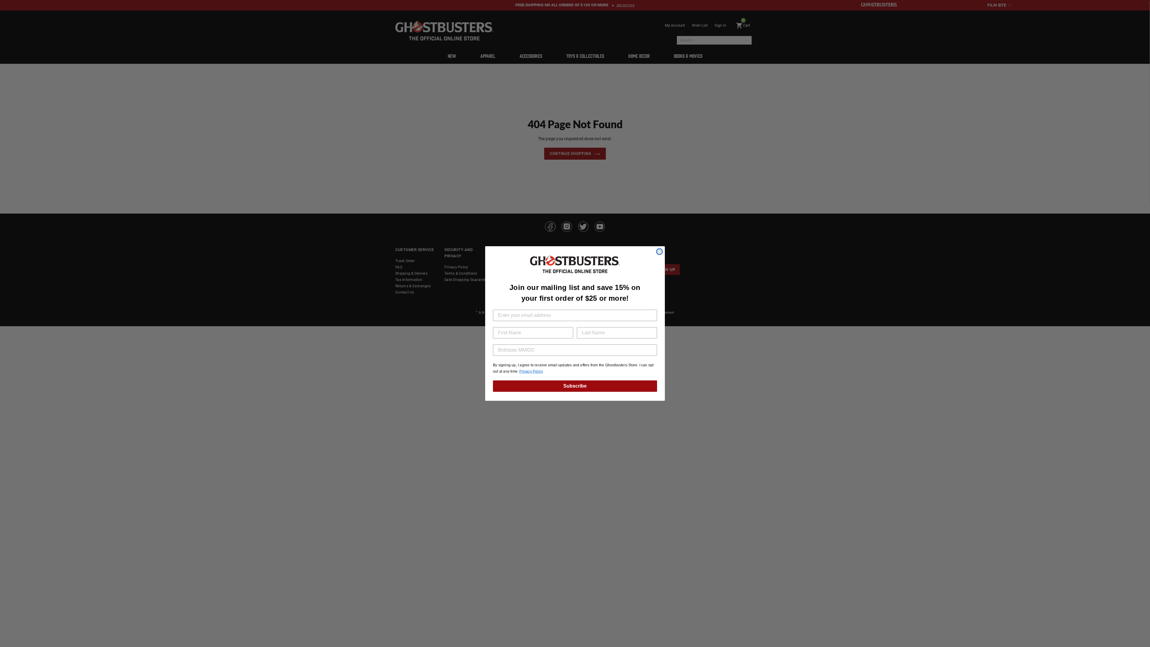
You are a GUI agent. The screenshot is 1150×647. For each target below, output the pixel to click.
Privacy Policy (531, 371)
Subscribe (575, 385)
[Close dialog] (659, 252)
